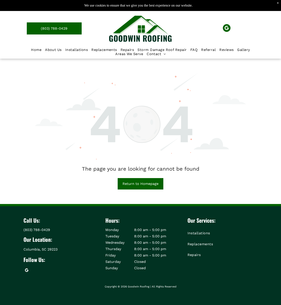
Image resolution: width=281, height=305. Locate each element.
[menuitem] (36, 50)
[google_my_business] (227, 28)
